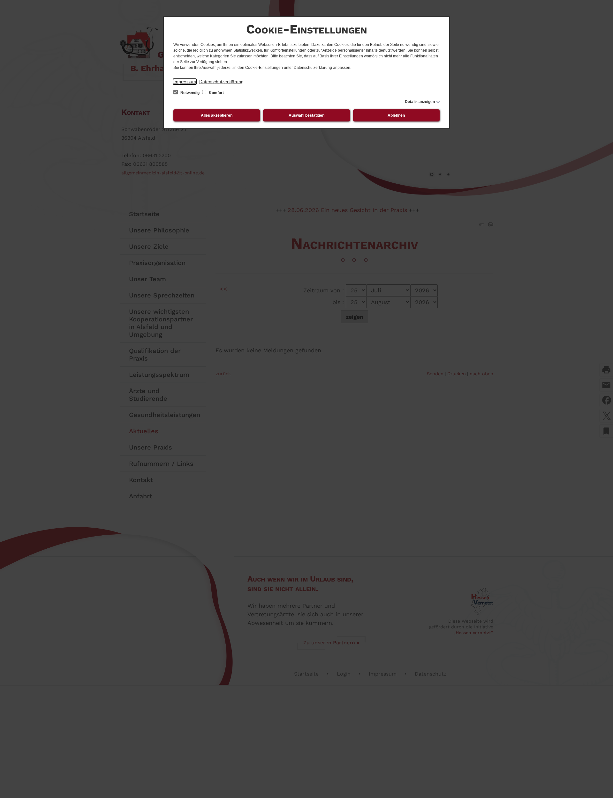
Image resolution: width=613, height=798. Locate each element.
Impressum (184, 81)
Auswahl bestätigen (306, 115)
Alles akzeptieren (216, 115)
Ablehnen (396, 115)
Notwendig (190, 93)
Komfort (216, 93)
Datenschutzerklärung (221, 81)
